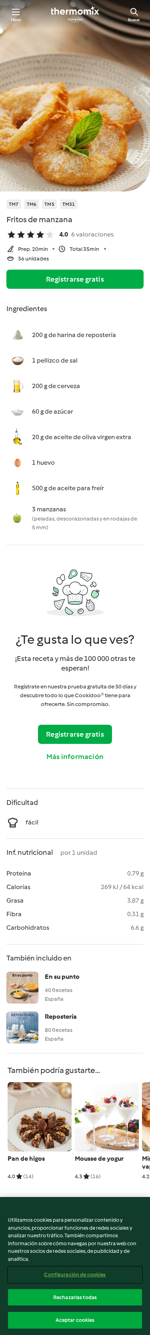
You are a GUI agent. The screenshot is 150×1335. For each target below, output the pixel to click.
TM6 (32, 204)
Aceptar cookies (75, 1320)
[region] (75, 1266)
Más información (75, 756)
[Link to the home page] (75, 14)
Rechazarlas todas (75, 1297)
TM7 (14, 204)
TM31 (68, 204)
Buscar (134, 19)
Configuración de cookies (75, 1275)
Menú (16, 19)
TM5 (49, 204)
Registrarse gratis (75, 279)
